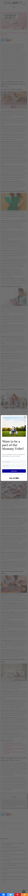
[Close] (25, 417)
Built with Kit (14, 478)
